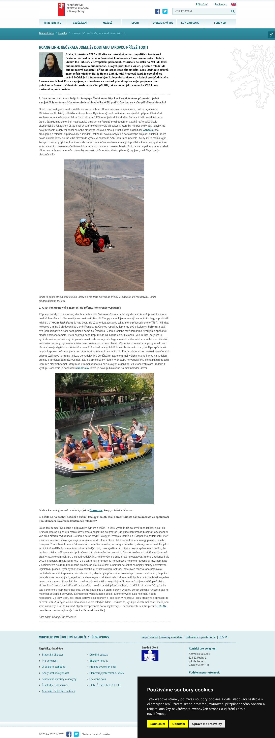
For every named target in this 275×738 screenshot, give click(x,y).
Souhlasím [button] (157, 724)
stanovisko (82, 368)
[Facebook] (157, 11)
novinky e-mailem (171, 637)
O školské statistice (53, 666)
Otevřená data (97, 679)
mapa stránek (150, 637)
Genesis (148, 129)
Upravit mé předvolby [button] (207, 724)
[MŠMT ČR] (73, 9)
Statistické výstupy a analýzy (59, 679)
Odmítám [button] (178, 724)
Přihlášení (202, 4)
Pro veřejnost (49, 660)
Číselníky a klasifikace (55, 685)
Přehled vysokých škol (102, 666)
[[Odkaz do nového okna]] (150, 660)
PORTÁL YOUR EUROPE (104, 685)
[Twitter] (165, 11)
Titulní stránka (46, 33)
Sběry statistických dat (55, 673)
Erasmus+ (96, 510)
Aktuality (62, 33)
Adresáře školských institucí (58, 691)
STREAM (160, 606)
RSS (221, 637)
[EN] (233, 5)
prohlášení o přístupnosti (200, 637)
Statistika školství (52, 654)
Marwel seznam (271, 34)
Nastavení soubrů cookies (96, 734)
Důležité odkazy (98, 654)
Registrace (221, 4)
